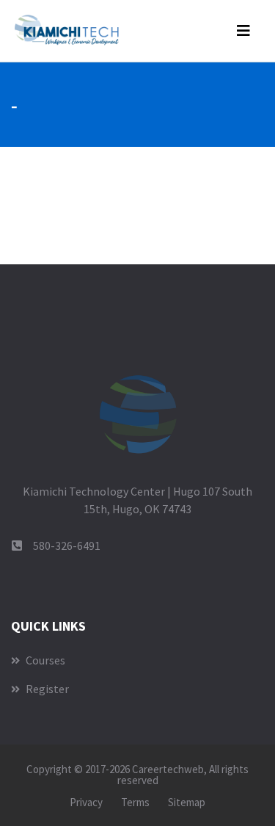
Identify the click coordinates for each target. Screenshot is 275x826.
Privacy (86, 802)
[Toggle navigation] (243, 31)
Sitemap (186, 802)
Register (46, 688)
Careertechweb (168, 769)
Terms (135, 802)
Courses (44, 660)
